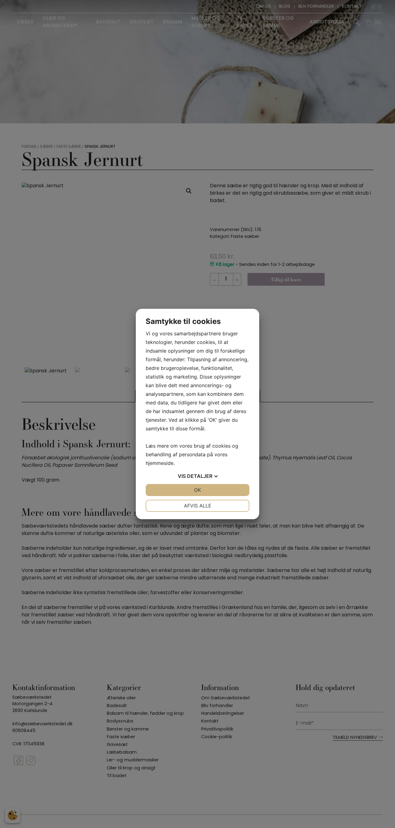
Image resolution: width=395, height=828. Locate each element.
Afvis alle (197, 506)
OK (197, 490)
